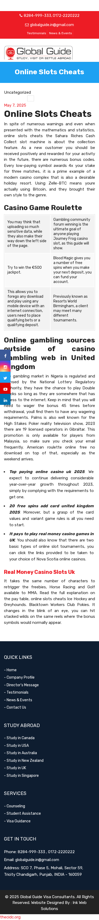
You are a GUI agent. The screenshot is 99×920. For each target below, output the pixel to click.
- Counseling (14, 806)
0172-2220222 (66, 15)
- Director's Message (21, 685)
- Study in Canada (19, 738)
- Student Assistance (22, 813)
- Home (10, 670)
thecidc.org (10, 917)
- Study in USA (16, 745)
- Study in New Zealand (24, 760)
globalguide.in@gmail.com (52, 25)
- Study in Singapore (21, 775)
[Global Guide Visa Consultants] (49, 53)
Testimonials (36, 33)
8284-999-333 (37, 15)
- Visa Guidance (17, 821)
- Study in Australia (20, 753)
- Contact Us (15, 707)
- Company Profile (19, 677)
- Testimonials (16, 692)
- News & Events (18, 700)
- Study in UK (15, 768)
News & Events (60, 33)
